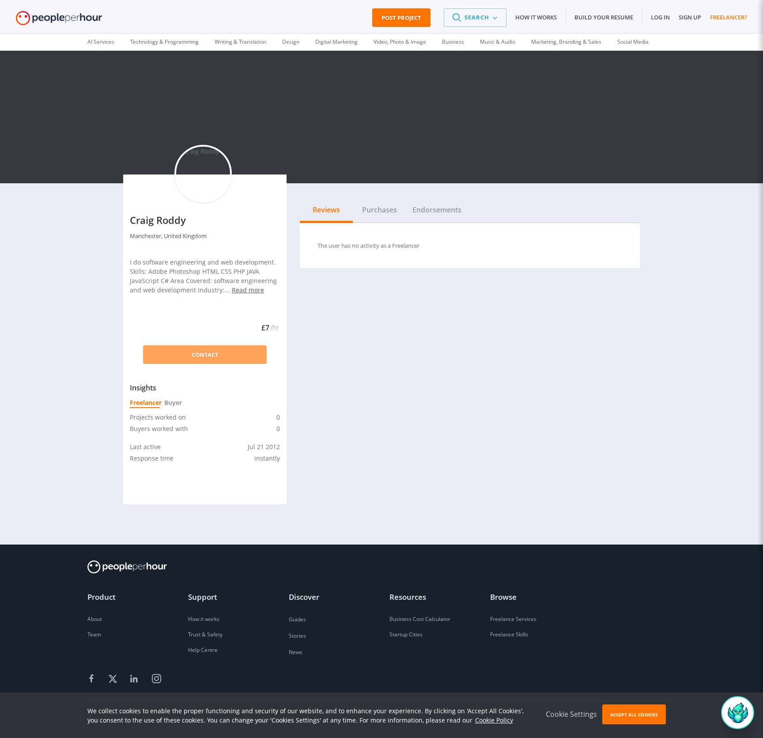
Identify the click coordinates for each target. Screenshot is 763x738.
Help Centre (203, 650)
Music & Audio (497, 41)
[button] (475, 17)
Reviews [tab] (326, 210)
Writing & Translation (240, 41)
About (94, 619)
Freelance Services (513, 619)
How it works (536, 17)
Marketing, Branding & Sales (566, 41)
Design (290, 41)
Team (94, 634)
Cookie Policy (494, 720)
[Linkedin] (135, 679)
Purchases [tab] (379, 210)
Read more (248, 290)
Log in (660, 17)
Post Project (401, 18)
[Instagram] (156, 679)
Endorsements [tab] (436, 210)
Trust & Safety (205, 634)
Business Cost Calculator (419, 619)
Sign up (690, 17)
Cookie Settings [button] (571, 714)
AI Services (100, 41)
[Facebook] (92, 679)
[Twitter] (114, 679)
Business (453, 41)
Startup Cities (406, 634)
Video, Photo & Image (400, 41)
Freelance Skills (509, 634)
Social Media (633, 41)
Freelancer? (728, 17)
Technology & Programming (164, 41)
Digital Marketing (336, 41)
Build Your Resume (603, 17)
